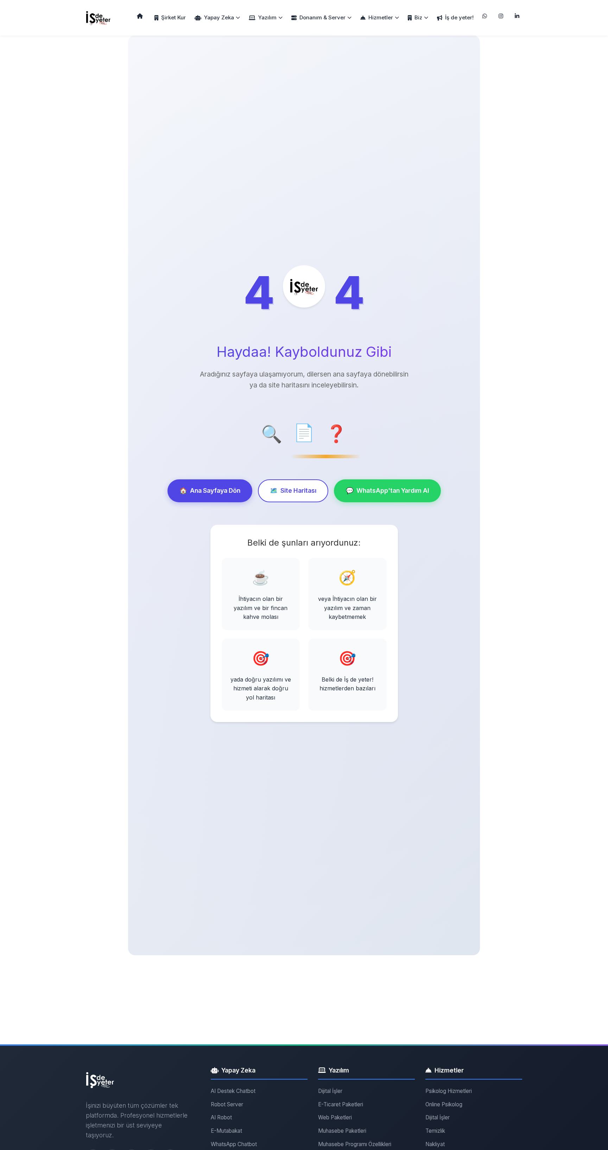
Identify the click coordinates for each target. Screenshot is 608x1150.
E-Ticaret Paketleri (340, 1104)
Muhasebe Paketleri (342, 1130)
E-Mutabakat (226, 1130)
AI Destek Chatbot (233, 1091)
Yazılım (267, 17)
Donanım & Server (322, 17)
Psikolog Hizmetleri (448, 1091)
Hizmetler (380, 17)
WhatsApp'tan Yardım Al (387, 490)
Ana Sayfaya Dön (209, 490)
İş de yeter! (459, 17)
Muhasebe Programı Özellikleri (354, 1144)
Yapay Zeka (219, 17)
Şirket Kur (173, 17)
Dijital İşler (330, 1091)
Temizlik (435, 1130)
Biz (418, 17)
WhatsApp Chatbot (234, 1144)
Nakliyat (435, 1144)
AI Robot (221, 1117)
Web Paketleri (335, 1117)
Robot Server (227, 1104)
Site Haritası (293, 490)
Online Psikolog (443, 1104)
